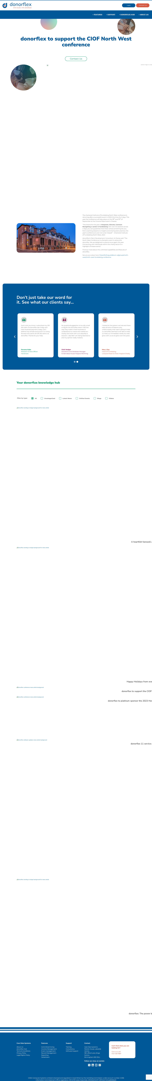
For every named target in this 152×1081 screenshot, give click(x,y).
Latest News (67, 398)
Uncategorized (49, 398)
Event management (48, 1051)
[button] (75, 362)
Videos (111, 398)
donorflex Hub (22, 1049)
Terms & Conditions (23, 1051)
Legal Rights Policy (23, 1055)
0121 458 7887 (116, 1054)
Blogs (99, 398)
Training (69, 1047)
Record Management (48, 1053)
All (35, 398)
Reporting (44, 1055)
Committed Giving (47, 1047)
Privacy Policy (21, 1053)
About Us (20, 1047)
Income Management (49, 1049)
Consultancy (70, 1049)
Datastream (45, 1057)
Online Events (84, 398)
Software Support (72, 1051)
